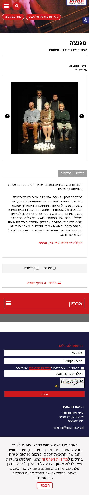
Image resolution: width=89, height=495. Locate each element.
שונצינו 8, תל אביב (71, 417)
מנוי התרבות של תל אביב (43, 16)
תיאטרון (53, 50)
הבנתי (44, 485)
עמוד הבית (80, 50)
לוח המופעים (13, 16)
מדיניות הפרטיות (55, 459)
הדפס (53, 283)
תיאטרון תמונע (73, 406)
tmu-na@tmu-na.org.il (69, 427)
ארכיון (66, 50)
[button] (6, 6)
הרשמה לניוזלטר (70, 345)
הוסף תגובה (35, 283)
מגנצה (78, 42)
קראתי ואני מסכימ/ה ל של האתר (47, 368)
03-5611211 (76, 421)
